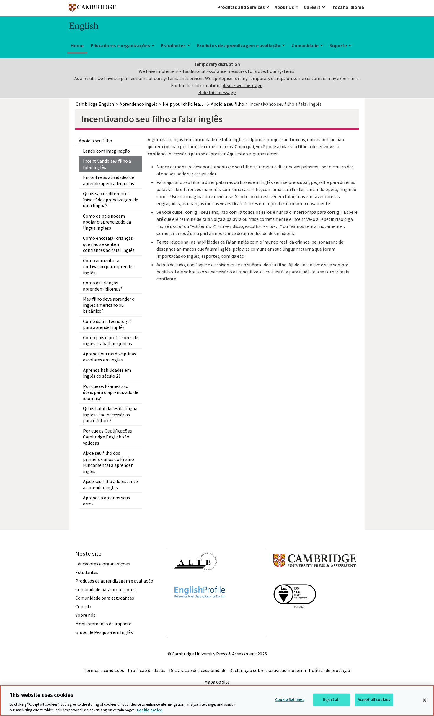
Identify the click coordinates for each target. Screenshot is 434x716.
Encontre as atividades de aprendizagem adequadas (108, 180)
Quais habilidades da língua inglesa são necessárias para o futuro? (110, 414)
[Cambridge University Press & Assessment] (314, 579)
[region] (217, 700)
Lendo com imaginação (106, 151)
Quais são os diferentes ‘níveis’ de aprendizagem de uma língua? (110, 199)
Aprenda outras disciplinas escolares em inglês (109, 357)
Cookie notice (149, 709)
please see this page (241, 85)
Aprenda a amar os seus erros (106, 501)
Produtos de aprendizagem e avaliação (238, 45)
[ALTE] (195, 581)
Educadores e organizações (120, 45)
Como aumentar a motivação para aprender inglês (108, 266)
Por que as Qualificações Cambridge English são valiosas (107, 437)
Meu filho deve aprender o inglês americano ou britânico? (109, 305)
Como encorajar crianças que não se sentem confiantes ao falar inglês (109, 244)
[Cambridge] (92, 9)
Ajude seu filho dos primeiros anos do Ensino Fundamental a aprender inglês (108, 462)
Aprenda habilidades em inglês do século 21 (107, 373)
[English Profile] (199, 608)
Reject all (331, 699)
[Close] (424, 700)
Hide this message (217, 92)
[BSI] (294, 618)
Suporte (338, 45)
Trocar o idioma (347, 7)
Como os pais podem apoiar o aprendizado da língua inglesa (107, 222)
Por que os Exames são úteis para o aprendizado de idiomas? (110, 392)
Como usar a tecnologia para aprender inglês (107, 324)
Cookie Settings (289, 699)
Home (77, 45)
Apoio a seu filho (95, 140)
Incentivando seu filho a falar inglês (107, 164)
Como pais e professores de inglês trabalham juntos (110, 341)
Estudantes (173, 45)
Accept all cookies (374, 699)
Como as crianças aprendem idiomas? (103, 286)
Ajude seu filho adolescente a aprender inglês (110, 484)
